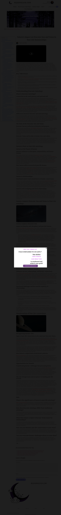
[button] (46, 248)
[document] (30, 257)
